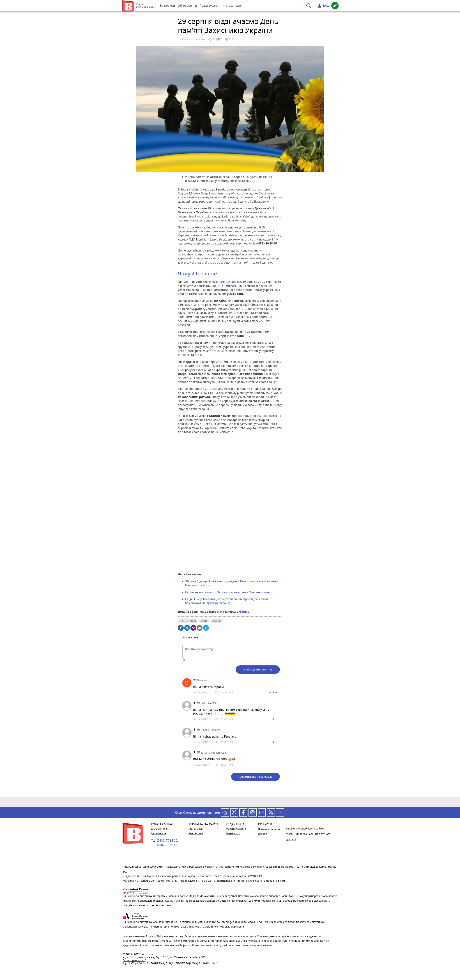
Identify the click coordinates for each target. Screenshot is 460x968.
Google (244, 612)
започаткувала (225, 282)
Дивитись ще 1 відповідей (256, 776)
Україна (216, 620)
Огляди (262, 833)
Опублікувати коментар (258, 669)
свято (204, 620)
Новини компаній (269, 829)
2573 (229, 39)
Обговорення (187, 6)
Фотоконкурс (232, 6)
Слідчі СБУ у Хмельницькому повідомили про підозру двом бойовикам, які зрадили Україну (226, 601)
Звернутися (195, 833)
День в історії (188, 620)
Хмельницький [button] (144, 7)
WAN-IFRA (256, 876)
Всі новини (167, 6)
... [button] (246, 6)
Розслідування (210, 6)
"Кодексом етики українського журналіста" (192, 866)
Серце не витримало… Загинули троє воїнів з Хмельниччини (228, 592)
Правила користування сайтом (305, 828)
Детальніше (158, 833)
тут (125, 871)
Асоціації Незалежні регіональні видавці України (177, 876)
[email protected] (134, 960)
